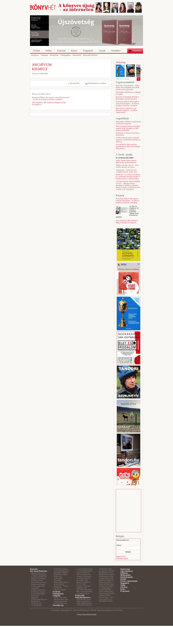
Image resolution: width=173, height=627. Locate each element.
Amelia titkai (58, 578)
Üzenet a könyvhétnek (128, 581)
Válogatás (56, 596)
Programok (124, 591)
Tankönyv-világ (81, 588)
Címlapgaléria (58, 594)
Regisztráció (121, 556)
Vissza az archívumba (40, 73)
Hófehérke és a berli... (61, 575)
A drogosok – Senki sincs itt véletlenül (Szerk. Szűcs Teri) (126, 171)
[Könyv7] (43, 10)
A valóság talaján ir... (106, 588)
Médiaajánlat (125, 575)
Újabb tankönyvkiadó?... (84, 603)
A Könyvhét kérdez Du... (84, 605)
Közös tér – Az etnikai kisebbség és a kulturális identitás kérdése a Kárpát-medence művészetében (128, 177)
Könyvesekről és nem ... (107, 576)
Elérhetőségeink (126, 577)
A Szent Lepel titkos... (38, 586)
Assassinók (34, 588)
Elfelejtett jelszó (122, 558)
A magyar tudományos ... (84, 576)
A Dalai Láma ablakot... (107, 586)
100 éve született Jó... (83, 573)
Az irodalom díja (82, 580)
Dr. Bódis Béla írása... (61, 603)
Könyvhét (34, 569)
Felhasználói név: (123, 540)
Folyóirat (124, 587)
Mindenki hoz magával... (107, 575)
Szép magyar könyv (83, 593)
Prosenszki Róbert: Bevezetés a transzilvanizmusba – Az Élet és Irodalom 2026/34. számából (50, 98)
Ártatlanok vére (36, 603)
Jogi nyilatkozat (126, 571)
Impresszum (125, 569)
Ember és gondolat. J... (106, 582)
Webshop (120, 62)
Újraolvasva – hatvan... (61, 586)
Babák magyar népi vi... (62, 582)
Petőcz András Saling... (107, 591)
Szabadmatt (57, 588)
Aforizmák (57, 580)
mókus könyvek (59, 584)
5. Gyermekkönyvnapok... (85, 569)
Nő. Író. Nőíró (81, 584)
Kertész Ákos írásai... (61, 597)
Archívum (56, 592)
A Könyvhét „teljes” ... (106, 569)
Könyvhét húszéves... (83, 597)
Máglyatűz (34, 597)
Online (122, 585)
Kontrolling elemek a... (61, 569)
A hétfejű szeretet (37, 580)
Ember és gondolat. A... (84, 601)
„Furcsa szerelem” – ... (106, 595)
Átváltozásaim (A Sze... (84, 599)
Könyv (123, 589)
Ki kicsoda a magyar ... (39, 592)
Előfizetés (124, 573)
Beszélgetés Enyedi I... (106, 601)
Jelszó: (119, 545)
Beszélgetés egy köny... (106, 573)
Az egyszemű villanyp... (107, 571)
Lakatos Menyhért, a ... (107, 590)
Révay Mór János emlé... (39, 582)
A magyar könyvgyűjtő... (39, 575)
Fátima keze (58, 576)
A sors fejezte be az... (106, 599)
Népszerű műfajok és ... (84, 582)
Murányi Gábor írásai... (61, 599)
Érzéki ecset (35, 595)
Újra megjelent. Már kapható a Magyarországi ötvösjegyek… (49, 103)
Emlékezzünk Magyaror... (39, 599)
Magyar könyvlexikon (38, 579)
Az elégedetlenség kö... (39, 594)
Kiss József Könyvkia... (39, 571)
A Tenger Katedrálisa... (39, 590)
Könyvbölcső (35, 601)
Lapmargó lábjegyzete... (62, 571)
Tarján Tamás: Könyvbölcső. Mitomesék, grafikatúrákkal (126, 161)
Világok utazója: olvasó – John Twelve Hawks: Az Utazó (127, 166)
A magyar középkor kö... (39, 577)
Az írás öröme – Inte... (106, 597)
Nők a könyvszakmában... (85, 591)
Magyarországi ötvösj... (39, 573)
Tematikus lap (58, 605)
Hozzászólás (74, 83)
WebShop (137, 50)
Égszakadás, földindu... (61, 573)
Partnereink (79, 595)
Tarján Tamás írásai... (61, 601)
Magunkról (124, 583)
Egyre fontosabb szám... (107, 584)
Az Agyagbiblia (36, 605)
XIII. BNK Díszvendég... (84, 590)
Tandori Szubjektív (60, 590)
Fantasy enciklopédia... (38, 584)
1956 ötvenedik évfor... (84, 575)
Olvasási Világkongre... (84, 586)
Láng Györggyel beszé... (107, 593)
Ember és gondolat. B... (107, 580)
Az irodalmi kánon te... (84, 578)
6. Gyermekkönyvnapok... (85, 571)
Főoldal (123, 579)
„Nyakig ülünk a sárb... (107, 578)
